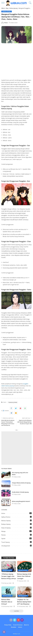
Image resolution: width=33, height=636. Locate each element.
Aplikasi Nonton (5, 517)
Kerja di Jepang (5, 528)
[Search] (30, 3)
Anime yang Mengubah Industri (21, 501)
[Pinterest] (20, 408)
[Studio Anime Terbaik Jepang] (6, 493)
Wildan (6, 22)
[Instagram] (22, 620)
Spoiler (3, 538)
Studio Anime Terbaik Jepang (20, 492)
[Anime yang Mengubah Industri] (6, 502)
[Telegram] (11, 413)
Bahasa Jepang (6, 11)
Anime (3, 513)
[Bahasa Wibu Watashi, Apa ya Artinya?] (8, 591)
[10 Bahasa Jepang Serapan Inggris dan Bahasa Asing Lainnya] (8, 566)
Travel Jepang (5, 542)
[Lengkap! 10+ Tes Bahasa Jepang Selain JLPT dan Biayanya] (24, 591)
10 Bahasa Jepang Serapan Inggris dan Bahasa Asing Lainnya (8, 577)
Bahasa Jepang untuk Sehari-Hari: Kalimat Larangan (24, 576)
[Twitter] (16, 408)
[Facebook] (11, 408)
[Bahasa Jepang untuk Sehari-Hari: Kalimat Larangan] (24, 566)
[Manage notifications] (4, 631)
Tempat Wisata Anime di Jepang (21, 483)
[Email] (16, 413)
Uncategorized (5, 546)
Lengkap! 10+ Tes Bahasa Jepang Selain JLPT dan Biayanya (24, 601)
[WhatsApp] (25, 408)
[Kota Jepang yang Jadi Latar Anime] (6, 474)
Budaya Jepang (5, 524)
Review (3, 535)
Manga (3, 531)
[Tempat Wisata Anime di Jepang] (6, 483)
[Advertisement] (16, 62)
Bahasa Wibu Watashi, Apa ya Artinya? (6, 601)
